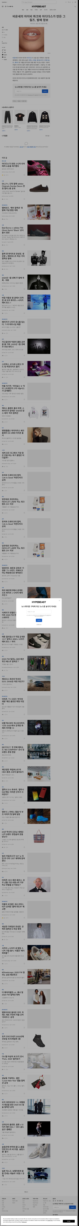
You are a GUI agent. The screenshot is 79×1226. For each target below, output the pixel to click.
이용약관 (47, 615)
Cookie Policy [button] (50, 1220)
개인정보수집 (42, 615)
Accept (68, 1221)
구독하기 (39, 620)
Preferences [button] (24, 1222)
